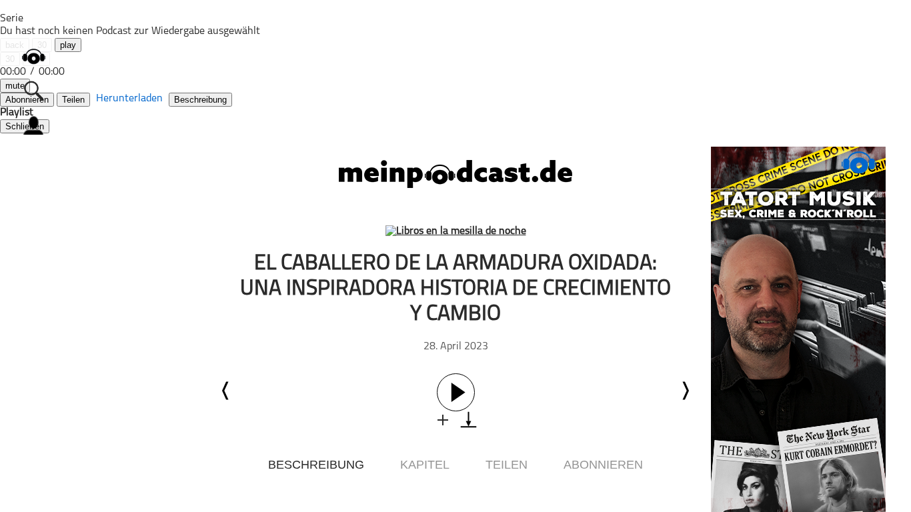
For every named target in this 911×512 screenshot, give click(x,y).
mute (15, 86)
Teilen (73, 100)
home (33, 56)
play (68, 45)
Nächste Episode (685, 391)
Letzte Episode (226, 391)
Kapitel (424, 464)
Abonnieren (603, 464)
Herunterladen (129, 98)
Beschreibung (200, 100)
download (468, 419)
